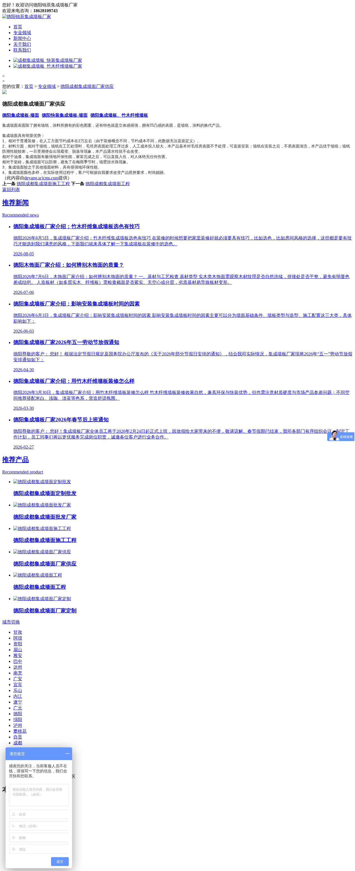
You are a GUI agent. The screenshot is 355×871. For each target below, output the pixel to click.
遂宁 (17, 702)
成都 (17, 742)
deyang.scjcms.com (41, 177)
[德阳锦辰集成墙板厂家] (26, 16)
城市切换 (11, 622)
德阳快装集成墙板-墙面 (65, 115)
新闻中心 (22, 38)
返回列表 (11, 189)
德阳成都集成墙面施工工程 (43, 183)
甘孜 (17, 632)
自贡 (17, 737)
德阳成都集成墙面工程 (107, 183)
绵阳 (17, 719)
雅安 (17, 655)
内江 (17, 696)
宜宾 (17, 684)
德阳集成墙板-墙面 (20, 115)
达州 (17, 667)
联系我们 (22, 50)
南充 (17, 673)
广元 (17, 708)
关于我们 (22, 44)
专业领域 (22, 32)
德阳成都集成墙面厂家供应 (87, 86)
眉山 (17, 649)
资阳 (17, 643)
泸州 (17, 725)
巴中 (17, 661)
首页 (17, 26)
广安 (17, 678)
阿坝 (17, 638)
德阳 (17, 713)
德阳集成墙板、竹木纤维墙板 (119, 115)
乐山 (17, 690)
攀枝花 (20, 731)
